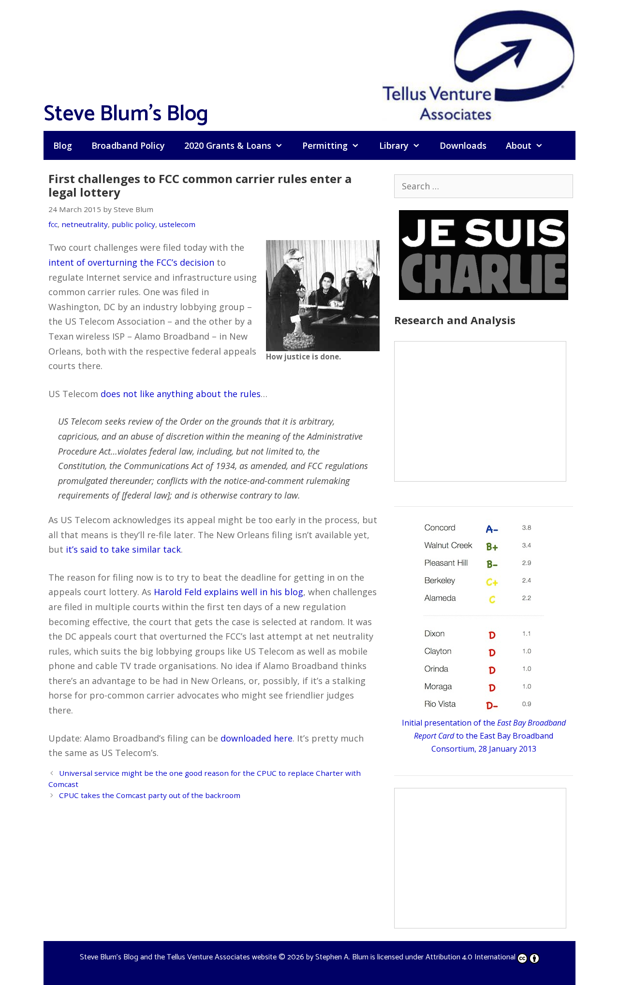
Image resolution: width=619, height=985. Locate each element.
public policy (133, 224)
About (518, 145)
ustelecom (177, 224)
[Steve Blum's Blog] (478, 64)
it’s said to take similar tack (123, 549)
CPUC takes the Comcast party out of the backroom (149, 795)
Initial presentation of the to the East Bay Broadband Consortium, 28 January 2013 (484, 735)
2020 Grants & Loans (227, 145)
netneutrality (84, 224)
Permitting (325, 145)
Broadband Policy (128, 145)
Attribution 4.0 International (471, 957)
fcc (53, 224)
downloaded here (257, 738)
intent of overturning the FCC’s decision (131, 262)
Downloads (463, 145)
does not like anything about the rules (181, 394)
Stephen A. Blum (341, 957)
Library (394, 145)
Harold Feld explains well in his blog (228, 592)
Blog (62, 145)
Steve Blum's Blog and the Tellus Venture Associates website (178, 957)
